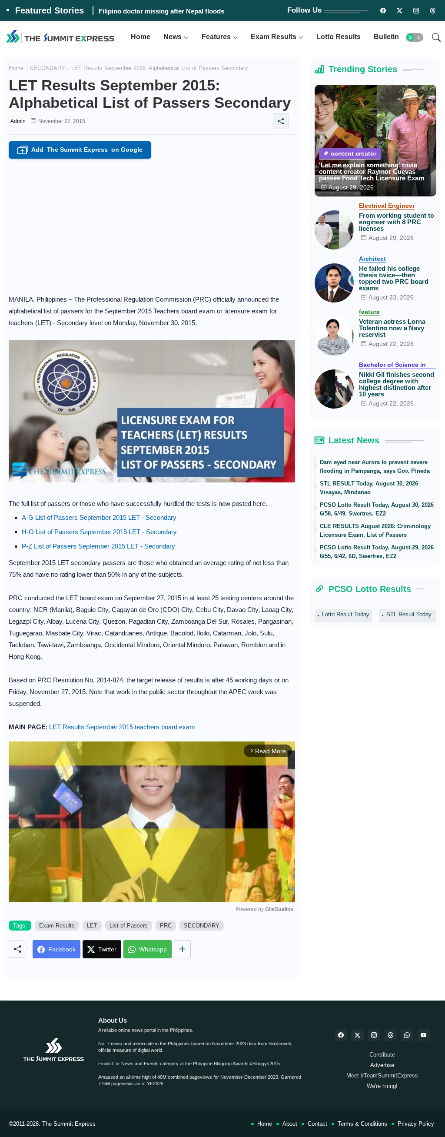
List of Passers (129, 925)
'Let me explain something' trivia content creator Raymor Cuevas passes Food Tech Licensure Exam (371, 171)
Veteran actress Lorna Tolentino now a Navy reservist (392, 328)
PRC (166, 925)
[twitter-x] (358, 1035)
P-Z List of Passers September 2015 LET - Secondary (98, 546)
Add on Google (81, 150)
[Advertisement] (152, 224)
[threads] (432, 10)
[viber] (407, 1035)
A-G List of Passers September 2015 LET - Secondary (99, 517)
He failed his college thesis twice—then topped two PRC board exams (393, 278)
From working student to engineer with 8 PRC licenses (396, 222)
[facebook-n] (383, 10)
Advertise (382, 1065)
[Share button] (182, 949)
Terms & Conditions (362, 1123)
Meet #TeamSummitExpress (382, 1075)
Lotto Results (338, 36)
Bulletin (386, 36)
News (172, 36)
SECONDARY (47, 68)
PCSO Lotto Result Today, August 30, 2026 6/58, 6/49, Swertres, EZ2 (377, 509)
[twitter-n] (399, 10)
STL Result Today (409, 614)
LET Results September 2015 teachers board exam (122, 727)
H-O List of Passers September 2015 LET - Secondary (99, 531)
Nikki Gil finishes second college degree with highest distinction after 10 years (396, 384)
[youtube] (424, 1035)
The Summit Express (69, 1123)
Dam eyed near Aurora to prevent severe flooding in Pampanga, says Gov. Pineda (375, 466)
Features (216, 36)
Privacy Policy (416, 1123)
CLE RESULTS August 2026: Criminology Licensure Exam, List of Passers (375, 530)
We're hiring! (382, 1086)
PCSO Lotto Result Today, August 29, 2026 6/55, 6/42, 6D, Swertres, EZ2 (377, 551)
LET (92, 925)
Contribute (382, 1054)
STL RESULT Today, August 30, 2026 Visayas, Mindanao (369, 487)
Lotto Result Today (345, 614)
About (289, 1123)
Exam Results (273, 36)
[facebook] (341, 1035)
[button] (414, 37)
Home (140, 36)
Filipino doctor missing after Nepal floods (161, 11)
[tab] (140, 37)
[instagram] (416, 10)
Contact (317, 1123)
